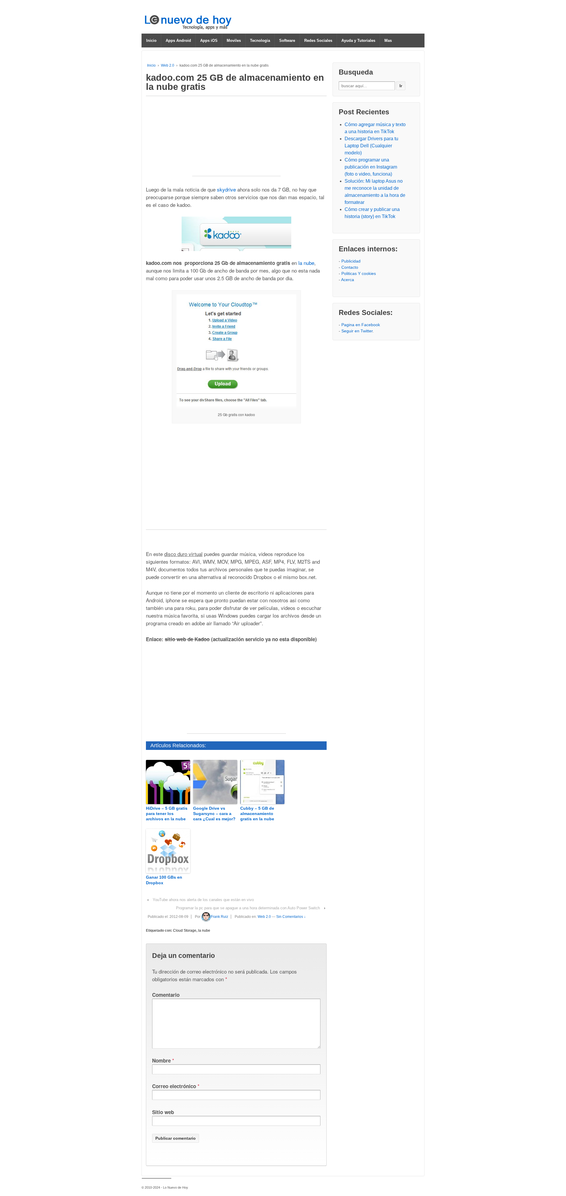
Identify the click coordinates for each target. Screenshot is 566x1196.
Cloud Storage (184, 930)
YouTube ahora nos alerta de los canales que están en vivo (203, 900)
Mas (388, 40)
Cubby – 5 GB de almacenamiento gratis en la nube (257, 813)
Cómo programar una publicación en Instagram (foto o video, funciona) (371, 166)
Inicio (151, 40)
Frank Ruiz (219, 917)
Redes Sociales (318, 40)
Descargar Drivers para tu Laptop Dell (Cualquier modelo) (371, 145)
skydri (224, 189)
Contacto (349, 267)
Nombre (161, 1060)
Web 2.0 (167, 65)
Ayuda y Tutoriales (358, 40)
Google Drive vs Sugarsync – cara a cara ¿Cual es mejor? (214, 813)
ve (233, 189)
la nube (306, 262)
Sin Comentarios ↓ (291, 917)
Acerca (347, 279)
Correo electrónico (174, 1086)
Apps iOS (209, 40)
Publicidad (351, 261)
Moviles (234, 40)
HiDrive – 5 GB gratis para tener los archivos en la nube (166, 813)
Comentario (166, 994)
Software (287, 40)
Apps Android (178, 40)
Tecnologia (260, 40)
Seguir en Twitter (357, 331)
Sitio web (163, 1112)
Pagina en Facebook (360, 324)
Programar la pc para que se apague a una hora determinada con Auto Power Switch (248, 908)
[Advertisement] (236, 139)
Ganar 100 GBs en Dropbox (164, 880)
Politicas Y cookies (358, 273)
